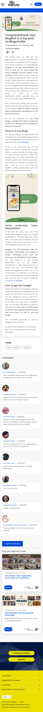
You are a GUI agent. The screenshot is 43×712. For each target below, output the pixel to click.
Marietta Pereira (11, 505)
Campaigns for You (14, 45)
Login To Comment (12, 544)
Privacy (22, 702)
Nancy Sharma (10, 394)
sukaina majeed (11, 485)
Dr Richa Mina (10, 463)
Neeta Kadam (10, 441)
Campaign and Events (21, 653)
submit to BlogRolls (15, 281)
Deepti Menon (10, 372)
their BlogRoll (23, 142)
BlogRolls (21, 659)
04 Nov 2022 (29, 45)
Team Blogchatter (30, 587)
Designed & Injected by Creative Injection (16, 707)
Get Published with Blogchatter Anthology (19, 614)
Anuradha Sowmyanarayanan (16, 525)
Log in (38, 4)
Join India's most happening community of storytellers (18, 576)
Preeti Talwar (10, 417)
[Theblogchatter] (14, 4)
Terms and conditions (9, 702)
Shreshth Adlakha (13, 49)
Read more (8, 587)
